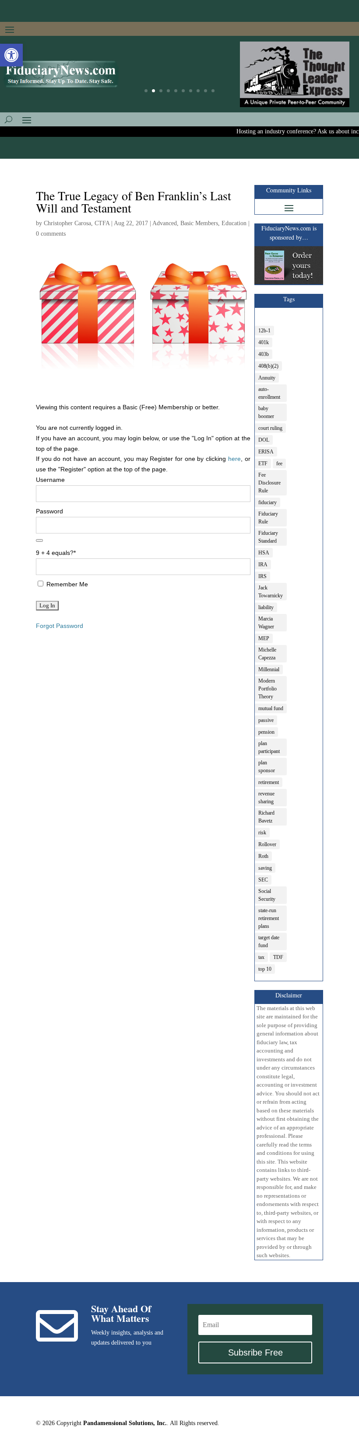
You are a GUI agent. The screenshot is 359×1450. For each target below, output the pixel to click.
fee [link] (279, 463)
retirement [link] (268, 782)
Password (49, 511)
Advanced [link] (164, 223)
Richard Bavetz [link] (266, 817)
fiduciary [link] (267, 502)
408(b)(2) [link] (268, 366)
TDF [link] (278, 957)
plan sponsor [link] (266, 767)
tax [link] (261, 957)
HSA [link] (263, 553)
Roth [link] (263, 856)
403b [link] (263, 354)
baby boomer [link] (266, 412)
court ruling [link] (270, 428)
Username (50, 479)
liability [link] (266, 607)
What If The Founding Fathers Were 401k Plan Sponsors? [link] (179, 74)
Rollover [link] (267, 844)
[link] (11, 55)
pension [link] (266, 732)
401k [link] (263, 342)
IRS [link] (262, 576)
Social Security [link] (266, 895)
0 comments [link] (51, 233)
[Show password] (39, 540)
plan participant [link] (269, 747)
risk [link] (262, 833)
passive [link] (266, 720)
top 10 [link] (264, 969)
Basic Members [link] (199, 223)
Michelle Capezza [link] (267, 654)
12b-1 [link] (264, 331)
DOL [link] (263, 440)
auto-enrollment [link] (269, 393)
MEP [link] (263, 638)
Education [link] (234, 223)
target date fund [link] (268, 941)
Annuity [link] (266, 378)
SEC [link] (263, 880)
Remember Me (66, 584)
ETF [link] (262, 463)
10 (213, 90)
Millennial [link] (268, 669)
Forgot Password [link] (59, 625)
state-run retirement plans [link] (268, 918)
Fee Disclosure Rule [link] (269, 483)
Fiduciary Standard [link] (268, 537)
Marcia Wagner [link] (266, 623)
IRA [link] (262, 564)
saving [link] (265, 868)
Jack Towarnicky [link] (270, 592)
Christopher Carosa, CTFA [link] (76, 223)
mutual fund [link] (270, 708)
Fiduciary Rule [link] (268, 518)
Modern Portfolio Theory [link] (267, 689)
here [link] (234, 458)
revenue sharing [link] (266, 798)
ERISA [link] (266, 452)
